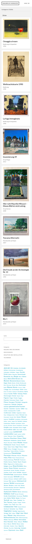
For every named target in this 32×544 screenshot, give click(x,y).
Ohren (9, 449)
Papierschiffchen (15, 451)
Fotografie (24, 402)
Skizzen (6, 485)
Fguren (18, 396)
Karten (13, 423)
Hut (15, 417)
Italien (5, 421)
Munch (5, 442)
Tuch (13, 504)
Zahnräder (6, 526)
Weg (14, 515)
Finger (11, 398)
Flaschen (6, 400)
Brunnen (9, 385)
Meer (24, 438)
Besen (20, 376)
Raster (15, 462)
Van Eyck (6, 509)
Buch (17, 385)
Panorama (20, 449)
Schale (12, 470)
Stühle (9, 498)
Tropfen (6, 504)
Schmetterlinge (8, 474)
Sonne (22, 485)
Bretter (14, 383)
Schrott (17, 477)
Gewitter (18, 408)
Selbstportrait (21, 481)
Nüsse (21, 447)
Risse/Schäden (18, 466)
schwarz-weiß (18, 479)
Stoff (12, 494)
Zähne (17, 530)
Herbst (17, 415)
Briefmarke (23, 383)
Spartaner (16, 487)
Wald (21, 513)
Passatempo (16, 453)
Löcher (5, 436)
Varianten (12, 509)
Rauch (19, 462)
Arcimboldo (22, 368)
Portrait (16, 460)
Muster (20, 442)
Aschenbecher (19, 370)
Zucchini (11, 528)
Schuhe (22, 476)
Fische (15, 398)
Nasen (5, 447)
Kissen (14, 425)
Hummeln (6, 417)
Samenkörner (22, 468)
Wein (17, 517)
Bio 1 (5, 319)
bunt (5, 387)
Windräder (10, 521)
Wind (5, 521)
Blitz (22, 378)
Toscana (9, 502)
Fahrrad (6, 393)
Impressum (8, 539)
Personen (7, 455)
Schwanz (10, 479)
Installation (18, 419)
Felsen (25, 394)
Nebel (9, 447)
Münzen (18, 444)
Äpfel (21, 530)
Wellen (6, 519)
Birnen (18, 379)
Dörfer (22, 389)
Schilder (19, 472)
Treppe (19, 502)
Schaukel (22, 470)
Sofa (19, 485)
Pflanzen (14, 455)
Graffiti (18, 410)
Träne (10, 504)
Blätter (23, 381)
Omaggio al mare (10, 41)
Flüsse (6, 402)
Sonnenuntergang (8, 487)
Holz (26, 415)
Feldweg (20, 393)
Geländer (19, 404)
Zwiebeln (23, 528)
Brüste (13, 385)
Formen (18, 402)
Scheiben (6, 472)
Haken (24, 413)
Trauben (15, 502)
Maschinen (13, 438)
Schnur (25, 474)
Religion (6, 466)
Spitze (10, 489)
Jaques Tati (14, 421)
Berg (12, 376)
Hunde (11, 417)
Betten (24, 376)
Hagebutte (19, 413)
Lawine (19, 434)
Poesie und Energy (8, 460)
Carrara (20, 387)
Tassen (24, 498)
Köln (18, 429)
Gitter (23, 408)
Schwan (6, 479)
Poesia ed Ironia (20, 457)
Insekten (12, 419)
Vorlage (6, 513)
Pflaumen (24, 455)
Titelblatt (19, 500)
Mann (14, 436)
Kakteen (25, 421)
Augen (17, 372)
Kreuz (20, 427)
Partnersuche (7, 453)
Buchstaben (22, 385)
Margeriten (20, 436)
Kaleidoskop (7, 423)
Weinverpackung (23, 517)
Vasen (21, 509)
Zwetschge (17, 528)
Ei (7, 391)
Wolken (25, 522)
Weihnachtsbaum (21, 515)
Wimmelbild (22, 519)
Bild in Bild (11, 379)
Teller (11, 500)
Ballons (10, 374)
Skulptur (11, 485)
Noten (13, 447)
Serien (12, 483)
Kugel (24, 427)
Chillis (23, 387)
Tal (21, 498)
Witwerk (20, 521)
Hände (18, 417)
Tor (24, 500)
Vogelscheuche (21, 511)
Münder (14, 444)
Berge (16, 376)
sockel (15, 485)
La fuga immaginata (11, 119)
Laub (15, 434)
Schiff (10, 472)
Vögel (18, 513)
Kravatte (15, 427)
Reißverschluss (19, 464)
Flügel (21, 400)
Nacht (23, 444)
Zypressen (11, 530)
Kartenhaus (18, 423)
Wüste (18, 524)
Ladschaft (6, 432)
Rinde (10, 466)
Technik (6, 500)
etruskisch (20, 391)
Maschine (6, 438)
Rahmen (10, 462)
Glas (26, 408)
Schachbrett (7, 470)
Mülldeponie (7, 444)
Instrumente (24, 419)
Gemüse (6, 406)
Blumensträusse (15, 381)
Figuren (6, 398)
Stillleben (7, 494)
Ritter (25, 466)
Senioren (6, 483)
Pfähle (6, 457)
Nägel (17, 447)
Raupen (24, 462)
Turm (17, 504)
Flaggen (20, 398)
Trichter (24, 502)
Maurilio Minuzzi (10, 3)
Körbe (20, 429)
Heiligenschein (11, 415)
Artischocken (12, 370)
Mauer (19, 438)
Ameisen (16, 368)
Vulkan (13, 513)
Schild (14, 472)
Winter (15, 521)
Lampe (11, 432)
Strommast (19, 496)
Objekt (25, 447)
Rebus (5, 464)
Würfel (14, 524)
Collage (6, 389)
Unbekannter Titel (10, 507)
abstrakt (7, 368)
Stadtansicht (8, 492)
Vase (17, 509)
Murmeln (10, 442)
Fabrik (26, 391)
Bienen (5, 378)
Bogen (6, 383)
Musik (15, 442)
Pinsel (13, 457)
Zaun (16, 526)
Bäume (9, 387)
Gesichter (12, 408)
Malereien (10, 436)
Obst (5, 449)
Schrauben (10, 476)
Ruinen (15, 468)
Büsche (15, 387)
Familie (10, 393)
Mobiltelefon (14, 440)
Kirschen (10, 425)
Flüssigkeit (12, 402)
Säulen (18, 498)
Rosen (11, 468)
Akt (11, 368)
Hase (5, 415)
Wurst (5, 524)
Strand (17, 494)
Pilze (10, 457)
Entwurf (15, 391)
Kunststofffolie (8, 429)
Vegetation (8, 511)
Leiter (23, 434)
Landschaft (17, 432)
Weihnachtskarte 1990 (13, 84)
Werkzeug (10, 519)
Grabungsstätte (12, 410)
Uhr (20, 504)
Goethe (5, 410)
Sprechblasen (16, 489)
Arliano (6, 370)
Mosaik (24, 440)
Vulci (10, 513)
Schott (5, 476)
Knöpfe (6, 427)
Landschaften (8, 434)
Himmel (21, 415)
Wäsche (9, 524)
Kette (23, 423)
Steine (14, 492)
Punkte (6, 462)
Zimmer (6, 528)
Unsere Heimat (22, 507)
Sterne (19, 491)
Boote (10, 383)
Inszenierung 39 (10, 157)
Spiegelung (22, 487)
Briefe (18, 383)
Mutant (25, 442)
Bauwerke (7, 376)
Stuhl (5, 498)
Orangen (14, 449)
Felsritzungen (7, 396)
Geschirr (6, 408)
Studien (25, 496)
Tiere (14, 500)
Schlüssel (24, 472)
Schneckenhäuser (18, 474)
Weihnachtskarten (9, 517)
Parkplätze (22, 451)
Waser (5, 515)
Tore (5, 502)
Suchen (25, 339)
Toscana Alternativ (11, 238)
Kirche (5, 425)
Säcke (13, 498)
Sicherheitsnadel (19, 483)
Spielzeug (6, 489)
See (10, 481)
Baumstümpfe (22, 374)
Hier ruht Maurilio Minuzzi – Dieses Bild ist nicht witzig (15, 205)
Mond (19, 440)
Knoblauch (19, 425)
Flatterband (12, 400)
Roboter (6, 468)
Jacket (9, 421)
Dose (10, 389)
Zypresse (6, 530)
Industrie (6, 419)
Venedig (14, 511)
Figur (22, 396)
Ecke (5, 391)
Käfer (14, 429)
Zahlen (22, 524)
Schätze (24, 479)
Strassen (21, 494)
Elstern (10, 391)
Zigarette (21, 526)
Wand (26, 513)
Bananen (14, 374)
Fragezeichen (7, 404)
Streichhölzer (12, 496)
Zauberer (12, 526)
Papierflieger (7, 451)
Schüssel (6, 481)
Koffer (10, 427)
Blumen (6, 381)
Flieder (17, 400)
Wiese (16, 519)
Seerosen (14, 481)
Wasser (10, 515)
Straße (6, 496)
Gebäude (13, 404)
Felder (15, 394)
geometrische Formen (17, 406)
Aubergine (6, 372)
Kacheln (20, 421)
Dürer (25, 389)
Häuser (23, 417)
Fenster (14, 396)
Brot (5, 385)
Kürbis (25, 429)
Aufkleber (12, 372)
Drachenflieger (15, 389)
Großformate (7, 413)
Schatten (17, 470)
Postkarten (23, 460)
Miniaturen (7, 440)
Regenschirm (11, 464)
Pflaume (19, 455)
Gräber (14, 413)
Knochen (25, 425)
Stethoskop (24, 491)
